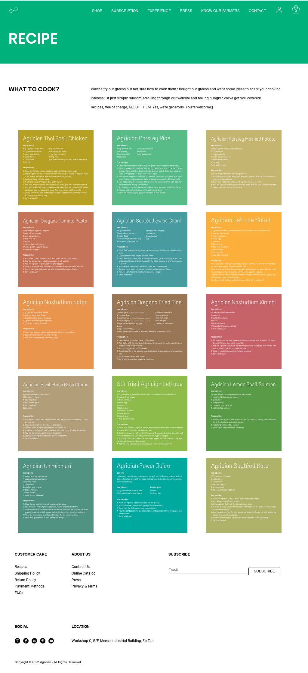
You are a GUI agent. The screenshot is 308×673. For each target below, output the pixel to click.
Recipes (21, 567)
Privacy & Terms (84, 586)
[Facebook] (26, 640)
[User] (279, 10)
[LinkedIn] (34, 640)
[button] (296, 9)
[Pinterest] (42, 640)
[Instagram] (17, 640)
